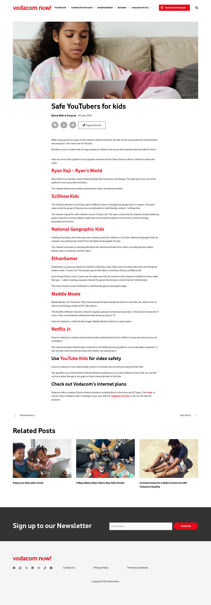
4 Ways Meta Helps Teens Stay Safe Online (100, 482)
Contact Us (69, 567)
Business (122, 8)
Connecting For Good (82, 8)
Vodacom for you (139, 8)
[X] (26, 568)
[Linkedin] (32, 568)
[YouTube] (20, 568)
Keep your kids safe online (28, 482)
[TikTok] (45, 568)
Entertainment (105, 8)
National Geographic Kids (78, 229)
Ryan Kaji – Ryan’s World (77, 170)
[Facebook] (14, 568)
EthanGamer (64, 258)
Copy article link (93, 125)
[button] (174, 8)
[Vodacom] (51, 568)
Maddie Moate (66, 294)
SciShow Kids (65, 196)
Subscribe (186, 526)
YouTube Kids (74, 358)
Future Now (60, 8)
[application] (67, 7)
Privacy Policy (101, 567)
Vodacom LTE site (120, 396)
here (150, 392)
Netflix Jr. (61, 329)
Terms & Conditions (137, 567)
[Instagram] (39, 568)
